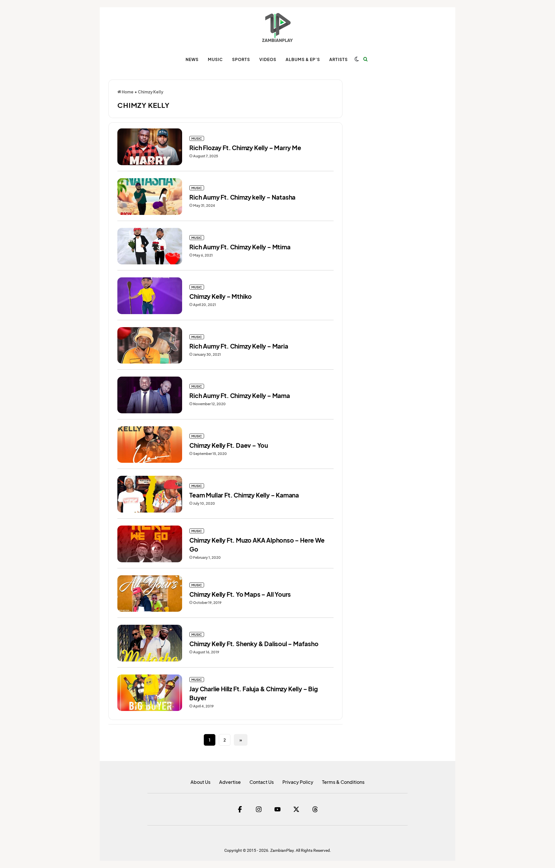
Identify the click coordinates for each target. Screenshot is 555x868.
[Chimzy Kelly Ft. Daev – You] (149, 444)
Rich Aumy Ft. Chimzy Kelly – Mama (239, 395)
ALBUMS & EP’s (303, 59)
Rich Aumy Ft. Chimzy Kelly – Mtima (239, 247)
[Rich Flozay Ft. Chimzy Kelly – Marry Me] (149, 146)
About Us (200, 782)
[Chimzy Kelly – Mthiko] (149, 295)
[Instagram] (258, 809)
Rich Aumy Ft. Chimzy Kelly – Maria (238, 346)
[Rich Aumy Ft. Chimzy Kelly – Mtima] (149, 246)
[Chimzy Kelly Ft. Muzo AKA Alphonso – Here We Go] (149, 544)
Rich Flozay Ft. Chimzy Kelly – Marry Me (245, 148)
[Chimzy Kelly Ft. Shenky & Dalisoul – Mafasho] (149, 643)
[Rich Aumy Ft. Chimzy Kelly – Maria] (149, 345)
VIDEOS (267, 59)
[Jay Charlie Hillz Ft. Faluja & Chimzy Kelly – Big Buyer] (149, 693)
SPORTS (241, 59)
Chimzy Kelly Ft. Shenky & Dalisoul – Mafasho (253, 644)
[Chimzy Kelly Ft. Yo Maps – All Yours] (149, 593)
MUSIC (215, 59)
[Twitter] (296, 809)
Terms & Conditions (343, 782)
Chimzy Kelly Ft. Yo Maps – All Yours (240, 594)
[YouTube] (277, 809)
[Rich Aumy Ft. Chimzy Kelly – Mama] (149, 395)
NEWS (192, 59)
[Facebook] (240, 809)
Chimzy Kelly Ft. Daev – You (228, 445)
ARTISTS (338, 59)
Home (127, 91)
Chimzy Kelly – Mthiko (220, 296)
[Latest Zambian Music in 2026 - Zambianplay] (277, 27)
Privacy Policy (297, 782)
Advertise (230, 782)
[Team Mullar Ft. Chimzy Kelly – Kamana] (149, 494)
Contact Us (261, 782)
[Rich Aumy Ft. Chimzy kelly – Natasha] (149, 196)
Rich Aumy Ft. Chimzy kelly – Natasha (242, 197)
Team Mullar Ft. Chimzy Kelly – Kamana (244, 495)
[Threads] (315, 809)
